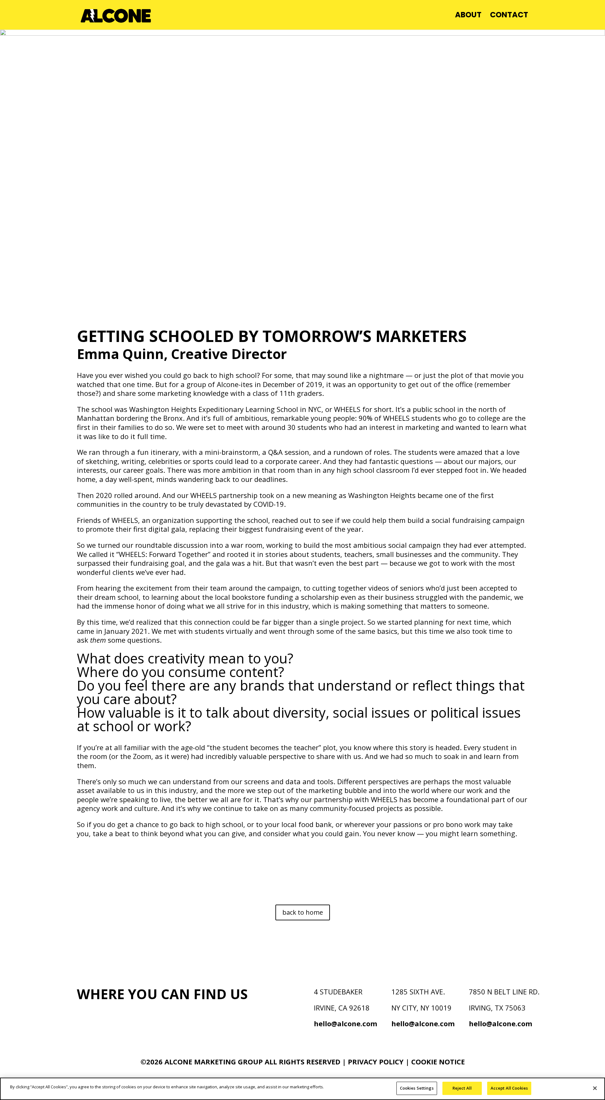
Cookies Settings (417, 1088)
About (468, 16)
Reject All (462, 1088)
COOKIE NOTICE (438, 1061)
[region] (302, 1089)
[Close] (595, 1088)
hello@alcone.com (345, 1023)
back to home (302, 912)
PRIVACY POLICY (377, 1061)
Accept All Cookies (509, 1088)
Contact (509, 16)
